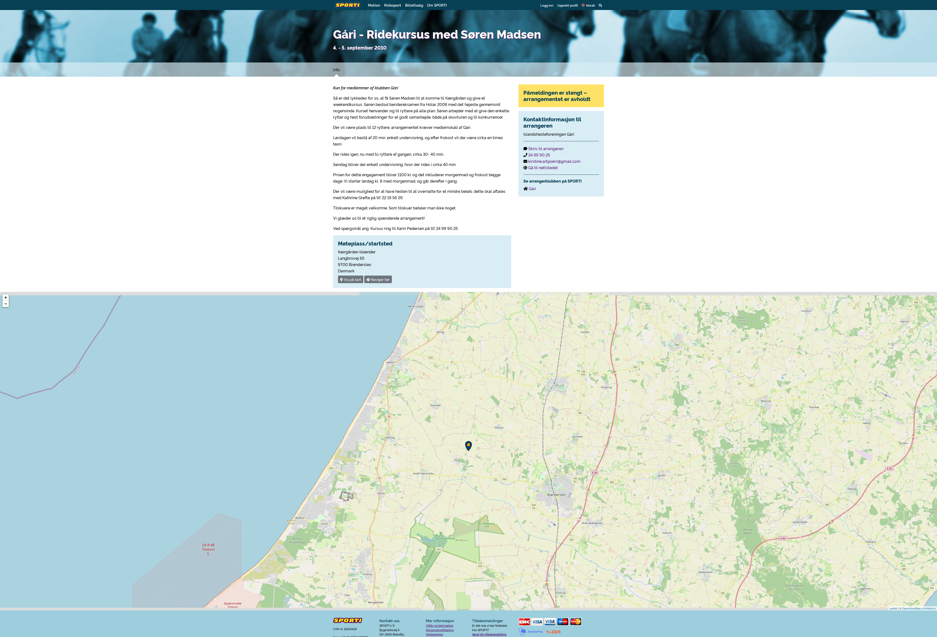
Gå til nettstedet (543, 167)
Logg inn (546, 5)
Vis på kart (352, 279)
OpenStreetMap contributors (919, 608)
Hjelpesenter (434, 634)
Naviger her (380, 279)
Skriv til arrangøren (545, 148)
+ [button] (5, 297)
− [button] (5, 303)
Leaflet (893, 608)
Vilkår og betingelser (439, 625)
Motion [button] (374, 5)
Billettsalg (414, 5)
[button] (588, 5)
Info (336, 69)
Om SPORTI (437, 5)
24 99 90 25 (539, 154)
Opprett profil (567, 5)
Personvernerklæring (440, 630)
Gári (532, 188)
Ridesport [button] (392, 5)
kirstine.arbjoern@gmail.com (554, 161)
